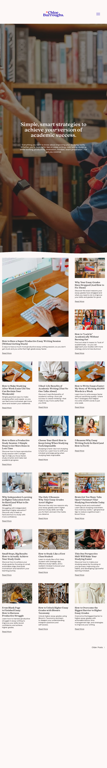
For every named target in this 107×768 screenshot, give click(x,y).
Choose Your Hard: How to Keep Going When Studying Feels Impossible (53, 443)
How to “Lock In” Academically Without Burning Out (87, 337)
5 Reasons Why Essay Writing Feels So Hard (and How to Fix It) (89, 443)
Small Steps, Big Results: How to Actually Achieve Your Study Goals (15, 556)
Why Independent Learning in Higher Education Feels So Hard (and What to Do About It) (17, 501)
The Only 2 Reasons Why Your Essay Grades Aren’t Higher (51, 500)
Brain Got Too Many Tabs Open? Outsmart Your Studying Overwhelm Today (90, 500)
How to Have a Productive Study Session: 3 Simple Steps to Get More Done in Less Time (16, 444)
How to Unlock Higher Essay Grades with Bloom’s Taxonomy (53, 610)
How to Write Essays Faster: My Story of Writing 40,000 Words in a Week (89, 388)
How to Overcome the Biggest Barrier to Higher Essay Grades (88, 610)
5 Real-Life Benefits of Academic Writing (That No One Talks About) (53, 388)
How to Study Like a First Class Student (51, 555)
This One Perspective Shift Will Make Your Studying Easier (86, 556)
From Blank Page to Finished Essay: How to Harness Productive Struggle (13, 611)
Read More (6, 353)
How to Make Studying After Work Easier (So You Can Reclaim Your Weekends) (16, 390)
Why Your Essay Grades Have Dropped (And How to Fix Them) (89, 285)
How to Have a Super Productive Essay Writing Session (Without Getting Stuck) (31, 342)
